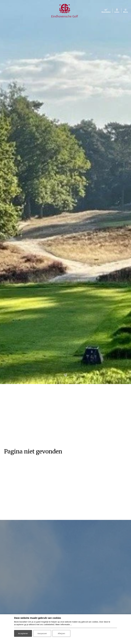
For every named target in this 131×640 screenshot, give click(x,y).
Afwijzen (61, 633)
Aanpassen (42, 633)
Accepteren (23, 633)
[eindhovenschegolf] (64, 10)
